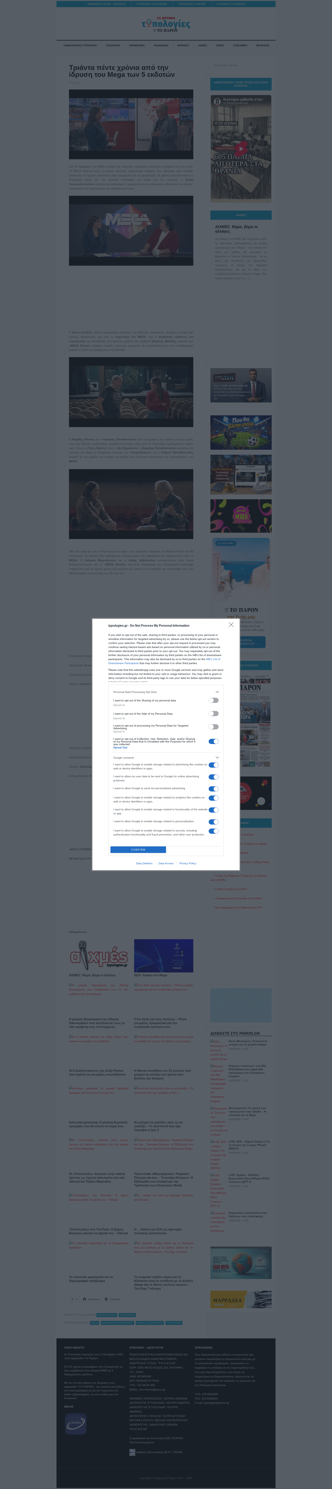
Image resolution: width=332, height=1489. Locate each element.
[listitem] (166, 692)
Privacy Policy (187, 863)
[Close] (232, 626)
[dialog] (166, 744)
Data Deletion (144, 863)
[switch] (214, 700)
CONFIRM (138, 849)
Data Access (166, 863)
